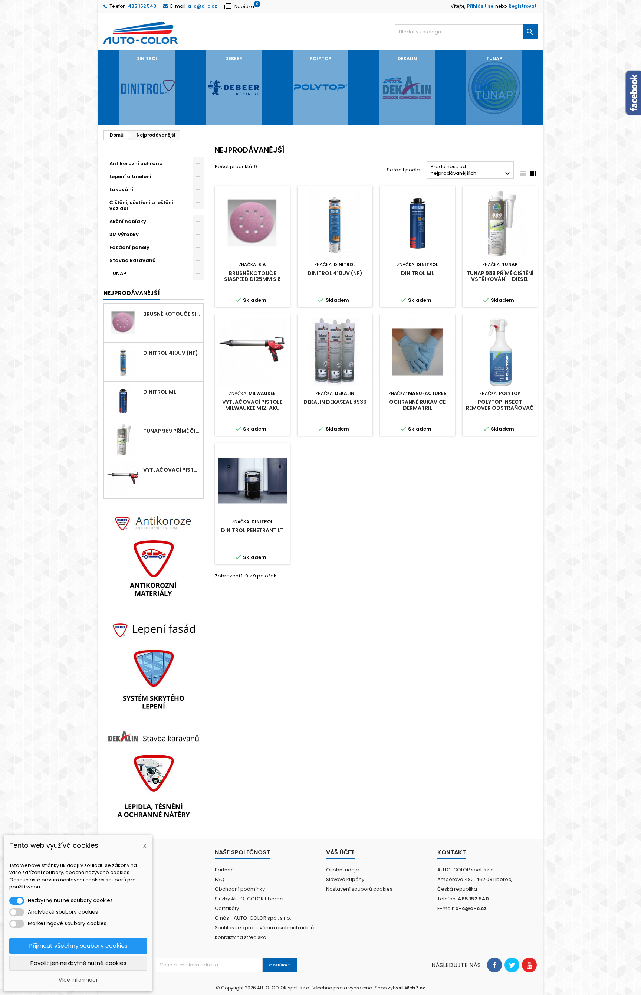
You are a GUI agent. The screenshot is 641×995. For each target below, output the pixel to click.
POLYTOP (320, 58)
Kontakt (451, 852)
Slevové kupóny (345, 879)
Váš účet (340, 852)
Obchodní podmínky (240, 889)
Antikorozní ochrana (136, 163)
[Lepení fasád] (153, 664)
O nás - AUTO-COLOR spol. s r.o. (253, 918)
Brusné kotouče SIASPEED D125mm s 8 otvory (171, 314)
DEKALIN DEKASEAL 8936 (334, 402)
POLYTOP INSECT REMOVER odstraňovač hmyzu (500, 408)
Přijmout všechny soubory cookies (78, 946)
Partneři (224, 869)
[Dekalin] (153, 772)
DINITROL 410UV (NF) (170, 353)
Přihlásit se (480, 6)
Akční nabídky (127, 221)
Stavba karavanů (132, 260)
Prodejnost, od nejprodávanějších (471, 170)
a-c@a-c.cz (202, 6)
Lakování (121, 189)
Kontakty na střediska (240, 937)
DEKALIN (407, 58)
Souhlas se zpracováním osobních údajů (264, 927)
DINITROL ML (159, 392)
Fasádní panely (129, 247)
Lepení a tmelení (130, 176)
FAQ (219, 879)
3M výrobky (124, 234)
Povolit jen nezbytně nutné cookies (78, 963)
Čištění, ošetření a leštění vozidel (141, 205)
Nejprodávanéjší (131, 293)
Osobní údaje (342, 869)
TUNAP (494, 58)
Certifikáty (227, 908)
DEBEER (233, 58)
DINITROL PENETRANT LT (252, 530)
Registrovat (523, 6)
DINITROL (147, 58)
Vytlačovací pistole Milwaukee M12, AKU (171, 470)
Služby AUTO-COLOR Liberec (249, 898)
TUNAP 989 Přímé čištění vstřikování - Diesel (171, 431)
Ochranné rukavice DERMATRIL (417, 405)
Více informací (78, 979)
